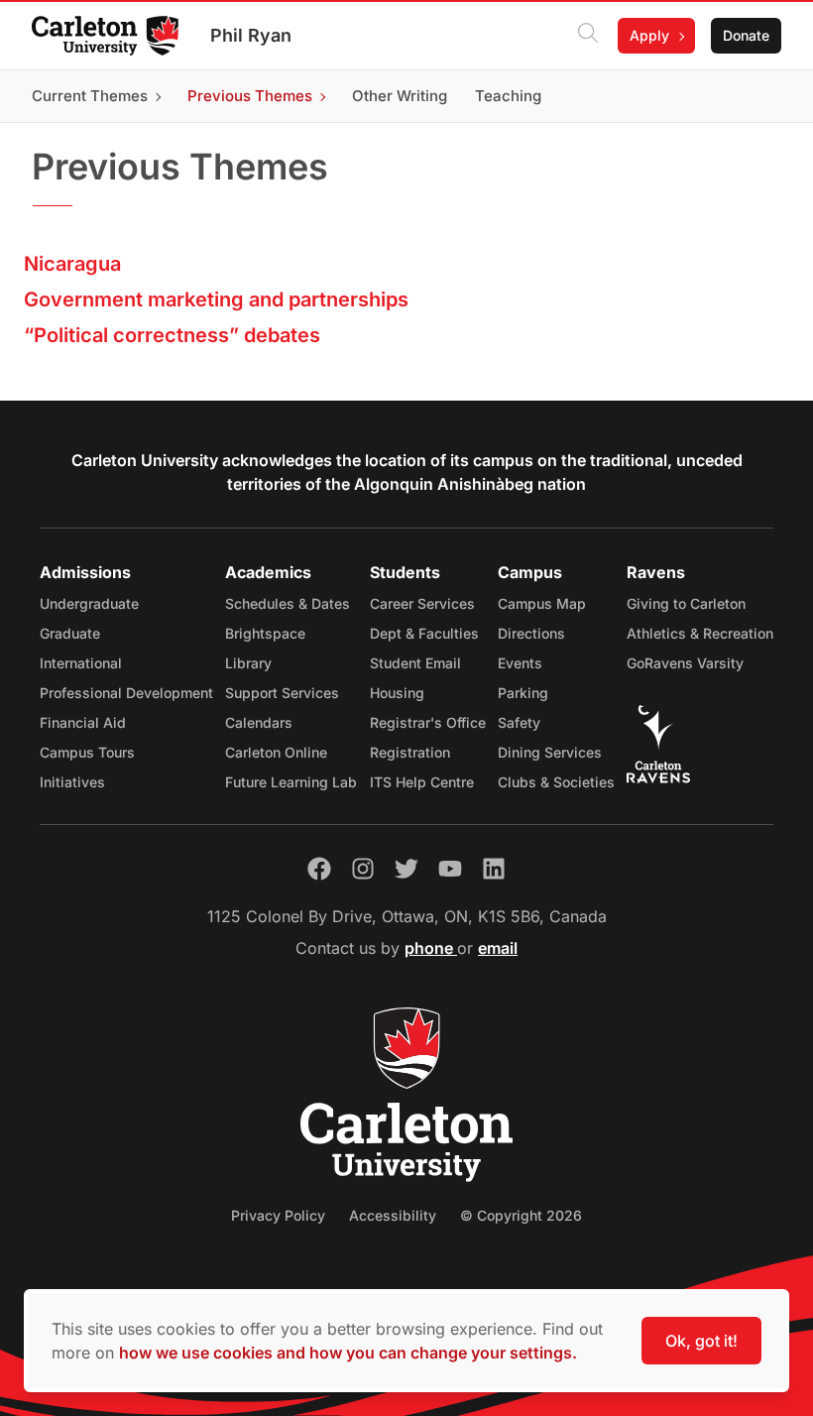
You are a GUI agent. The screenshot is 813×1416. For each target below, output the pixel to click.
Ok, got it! (701, 1341)
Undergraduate (89, 603)
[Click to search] (588, 36)
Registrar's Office (428, 722)
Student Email (415, 662)
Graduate (70, 633)
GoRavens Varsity (685, 662)
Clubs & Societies (556, 781)
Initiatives (72, 781)
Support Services (282, 692)
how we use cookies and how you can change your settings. (348, 1352)
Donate (746, 35)
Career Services (422, 603)
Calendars (258, 722)
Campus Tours (87, 752)
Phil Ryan (250, 35)
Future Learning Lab (291, 781)
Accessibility (392, 1215)
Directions (531, 633)
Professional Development (126, 692)
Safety (519, 722)
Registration (410, 752)
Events (520, 662)
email (498, 948)
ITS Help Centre (422, 781)
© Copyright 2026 (521, 1215)
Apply (649, 35)
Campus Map (542, 603)
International (81, 662)
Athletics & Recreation (700, 633)
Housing (397, 692)
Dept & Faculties (424, 633)
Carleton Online (276, 752)
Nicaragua (72, 264)
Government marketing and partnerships (216, 299)
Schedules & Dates (287, 603)
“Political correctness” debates (172, 335)
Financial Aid (83, 722)
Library (248, 662)
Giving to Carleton (686, 603)
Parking (523, 692)
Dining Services (550, 752)
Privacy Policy (278, 1215)
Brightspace (265, 633)
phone (431, 948)
